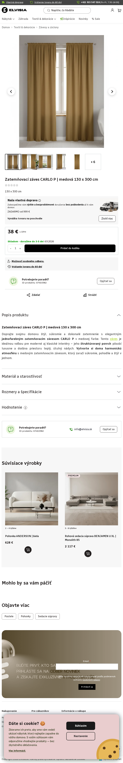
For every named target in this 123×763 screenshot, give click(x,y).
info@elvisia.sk (83, 429)
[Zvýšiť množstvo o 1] (20, 248)
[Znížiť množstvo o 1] (11, 248)
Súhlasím (81, 725)
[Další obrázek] (112, 91)
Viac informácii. (17, 750)
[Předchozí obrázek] (11, 91)
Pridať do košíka (69, 248)
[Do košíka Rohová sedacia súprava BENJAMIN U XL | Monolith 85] (87, 553)
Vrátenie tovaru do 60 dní (48, 2)
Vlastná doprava (14, 2)
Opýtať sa (106, 281)
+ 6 (93, 162)
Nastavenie (81, 736)
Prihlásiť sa (87, 686)
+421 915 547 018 (100, 2)
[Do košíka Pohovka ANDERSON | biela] (28, 549)
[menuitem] (8, 19)
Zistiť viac (107, 218)
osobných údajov (91, 679)
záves (114, 339)
